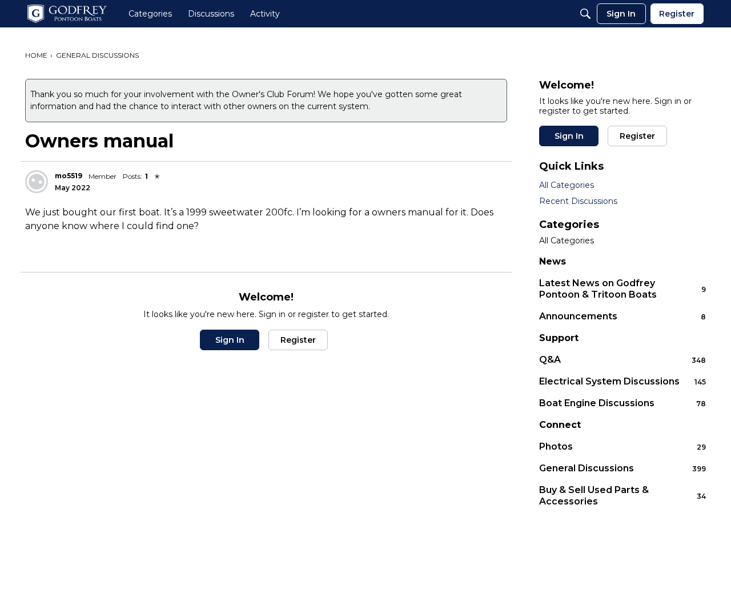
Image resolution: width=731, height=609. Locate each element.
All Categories (566, 185)
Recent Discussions (578, 201)
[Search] (585, 13)
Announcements (622, 316)
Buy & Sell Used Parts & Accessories (622, 495)
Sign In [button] (229, 340)
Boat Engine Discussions (622, 403)
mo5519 (68, 175)
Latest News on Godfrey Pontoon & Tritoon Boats (622, 289)
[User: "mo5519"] (36, 181)
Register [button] (298, 340)
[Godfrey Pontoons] (67, 14)
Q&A (622, 359)
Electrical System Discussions (622, 381)
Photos (622, 446)
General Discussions (622, 468)
